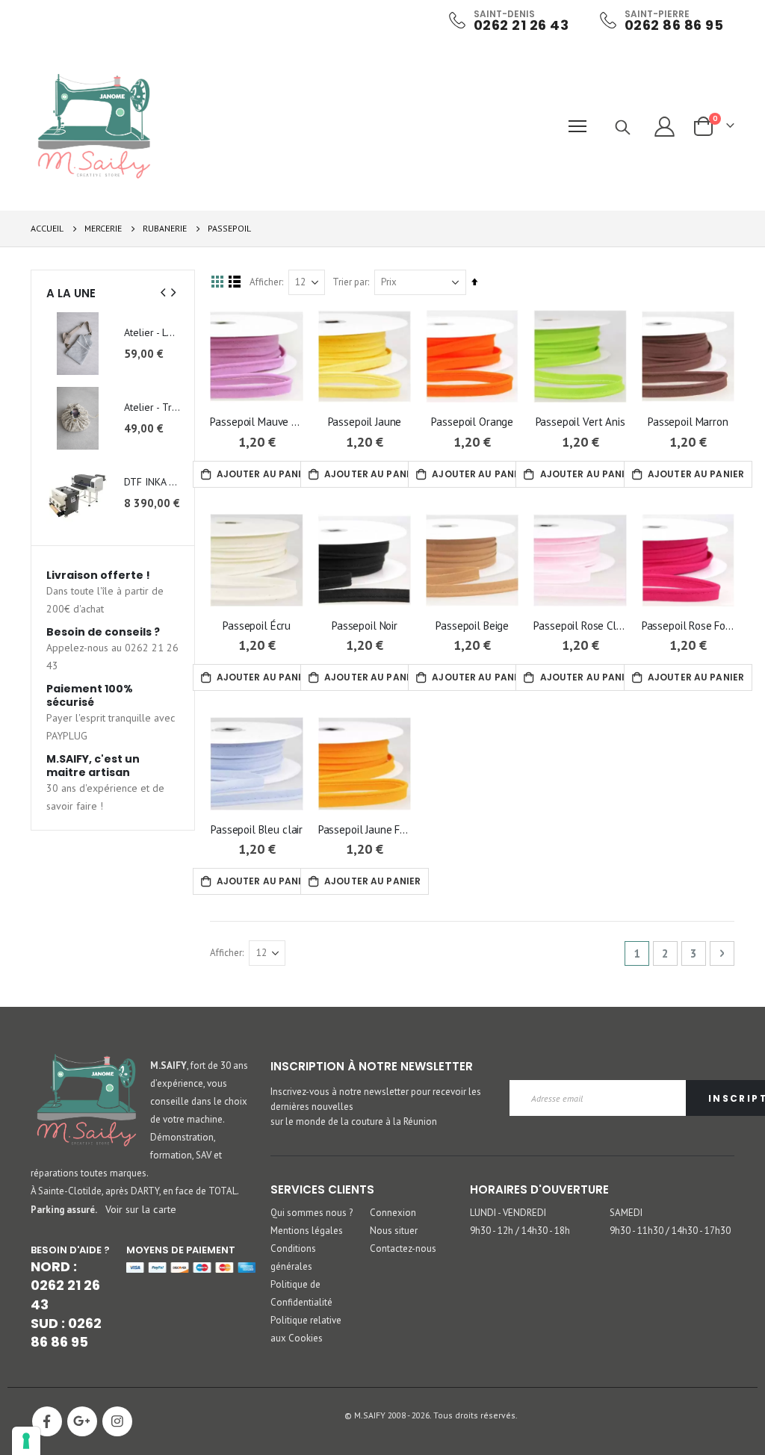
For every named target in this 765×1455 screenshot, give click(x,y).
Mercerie (103, 228)
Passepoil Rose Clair (579, 625)
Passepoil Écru (257, 625)
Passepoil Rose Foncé (688, 625)
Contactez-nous (403, 1248)
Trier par (350, 282)
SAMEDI (626, 1212)
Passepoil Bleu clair (257, 829)
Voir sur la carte (140, 1209)
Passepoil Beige (472, 625)
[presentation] (163, 293)
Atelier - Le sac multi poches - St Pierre (152, 332)
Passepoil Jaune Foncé (364, 829)
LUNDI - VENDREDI (508, 1212)
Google (82, 1421)
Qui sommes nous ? (311, 1212)
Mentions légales (306, 1230)
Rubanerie (165, 228)
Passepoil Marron (688, 422)
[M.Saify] (94, 126)
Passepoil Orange (472, 422)
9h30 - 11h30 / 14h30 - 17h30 (670, 1230)
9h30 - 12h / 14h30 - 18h (520, 1230)
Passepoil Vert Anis (580, 422)
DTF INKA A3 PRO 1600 (152, 481)
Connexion (393, 1212)
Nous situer (394, 1230)
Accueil (47, 228)
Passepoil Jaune (365, 422)
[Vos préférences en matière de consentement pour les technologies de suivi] (26, 1441)
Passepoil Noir (364, 625)
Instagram (117, 1421)
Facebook (47, 1421)
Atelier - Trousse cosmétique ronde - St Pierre (152, 407)
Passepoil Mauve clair (256, 422)
